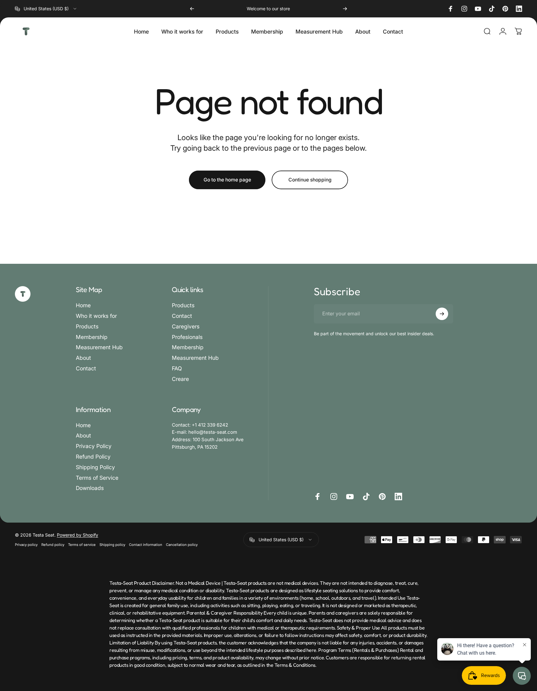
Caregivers (186, 326)
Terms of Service (97, 477)
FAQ (177, 368)
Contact (86, 368)
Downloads (90, 488)
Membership (92, 337)
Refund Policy (93, 456)
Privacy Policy (94, 446)
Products (87, 326)
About (83, 358)
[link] (200, 425)
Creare (180, 379)
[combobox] (46, 8)
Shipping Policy (95, 467)
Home (83, 305)
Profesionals (187, 337)
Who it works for (96, 316)
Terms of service (82, 544)
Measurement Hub (99, 347)
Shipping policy (112, 544)
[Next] (345, 8)
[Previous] (192, 8)
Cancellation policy (182, 544)
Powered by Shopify (77, 535)
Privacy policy (26, 544)
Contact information (145, 544)
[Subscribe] (442, 314)
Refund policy (52, 544)
